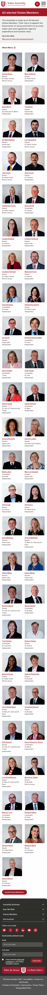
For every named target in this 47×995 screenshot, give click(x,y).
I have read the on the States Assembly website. (15, 962)
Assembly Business (11, 904)
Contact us (38, 979)
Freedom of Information (11, 985)
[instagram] (35, 930)
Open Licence (26, 985)
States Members (10, 914)
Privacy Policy (38, 985)
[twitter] (10, 930)
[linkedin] (23, 930)
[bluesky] (4, 930)
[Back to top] (44, 992)
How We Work (9, 909)
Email (4, 940)
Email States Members (14, 892)
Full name (5, 950)
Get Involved (8, 919)
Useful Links (23, 982)
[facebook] (17, 930)
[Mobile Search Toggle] (37, 4)
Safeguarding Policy (23, 988)
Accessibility (28, 979)
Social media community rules (13, 936)
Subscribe (37, 961)
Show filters (7, 48)
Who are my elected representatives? (18, 39)
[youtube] (29, 930)
